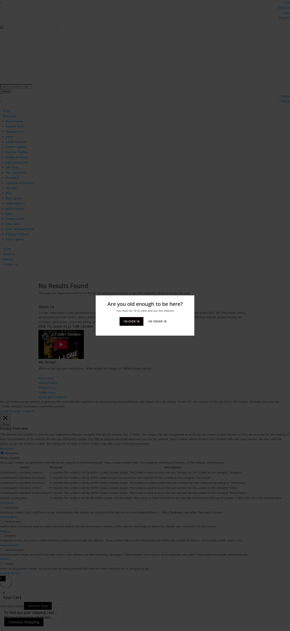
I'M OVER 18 (131, 321)
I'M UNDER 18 (157, 321)
